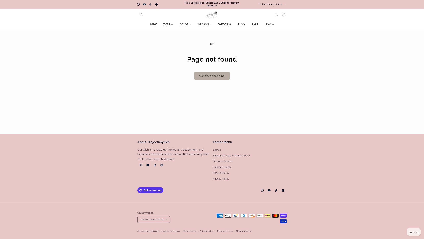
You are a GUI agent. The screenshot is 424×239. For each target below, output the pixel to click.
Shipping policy (243, 231)
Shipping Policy (222, 167)
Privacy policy (207, 231)
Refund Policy (221, 173)
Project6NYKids (152, 231)
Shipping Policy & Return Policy (231, 155)
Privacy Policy (221, 179)
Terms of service (225, 231)
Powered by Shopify (170, 231)
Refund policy (190, 231)
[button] (141, 14)
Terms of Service (223, 161)
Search (217, 149)
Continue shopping (212, 75)
